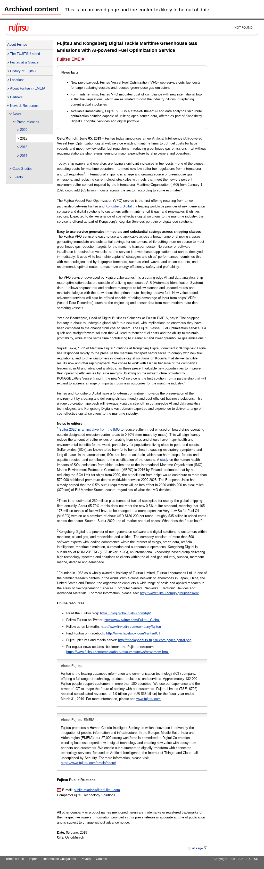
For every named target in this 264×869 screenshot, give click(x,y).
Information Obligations (59, 859)
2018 (23, 147)
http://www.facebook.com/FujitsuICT (133, 633)
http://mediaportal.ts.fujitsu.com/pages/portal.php (154, 640)
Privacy (86, 859)
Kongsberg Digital (118, 206)
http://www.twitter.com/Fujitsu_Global (132, 620)
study (164, 460)
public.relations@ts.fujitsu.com (97, 790)
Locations (17, 80)
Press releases (28, 122)
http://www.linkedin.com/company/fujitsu (131, 627)
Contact (101, 859)
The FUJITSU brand (25, 54)
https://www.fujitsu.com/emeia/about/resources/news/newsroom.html (117, 652)
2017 (23, 156)
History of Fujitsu (23, 71)
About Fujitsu (17, 44)
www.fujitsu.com (148, 699)
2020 (23, 130)
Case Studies (22, 169)
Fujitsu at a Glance (24, 62)
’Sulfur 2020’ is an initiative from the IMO (89, 429)
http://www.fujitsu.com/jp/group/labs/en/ (169, 593)
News (17, 114)
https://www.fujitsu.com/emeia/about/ (88, 763)
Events (17, 177)
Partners (16, 97)
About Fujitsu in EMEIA (27, 88)
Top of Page (194, 848)
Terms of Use (15, 859)
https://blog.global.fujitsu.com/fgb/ (125, 613)
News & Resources (24, 106)
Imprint (33, 859)
